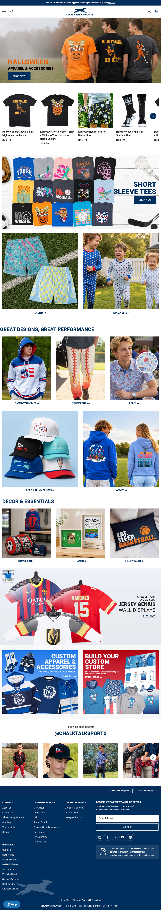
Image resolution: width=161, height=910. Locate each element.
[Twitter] (115, 837)
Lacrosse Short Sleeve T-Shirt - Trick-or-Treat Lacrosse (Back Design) (57, 135)
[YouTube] (122, 837)
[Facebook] (107, 837)
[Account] (149, 11)
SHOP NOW (19, 76)
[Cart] (157, 11)
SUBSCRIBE (127, 827)
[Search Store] (12, 11)
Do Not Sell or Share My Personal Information (81, 900)
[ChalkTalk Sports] (80, 12)
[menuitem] (149, 11)
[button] (4, 11)
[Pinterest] (130, 837)
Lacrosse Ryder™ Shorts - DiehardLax (92, 133)
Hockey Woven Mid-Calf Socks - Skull (130, 133)
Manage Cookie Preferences (108, 906)
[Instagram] (99, 837)
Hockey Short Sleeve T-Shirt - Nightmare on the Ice (19, 133)
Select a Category (145, 790)
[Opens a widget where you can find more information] (11, 904)
